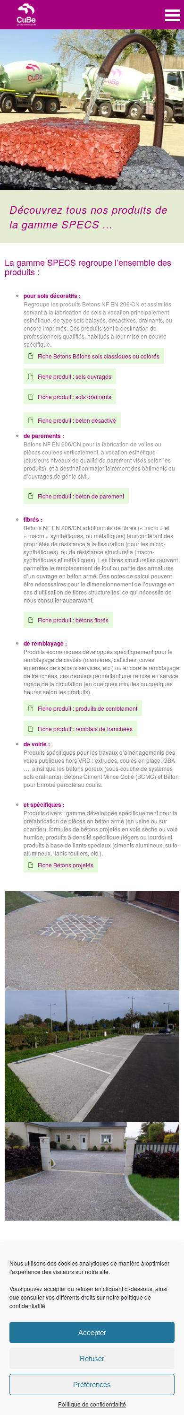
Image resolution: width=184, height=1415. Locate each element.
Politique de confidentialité (92, 1404)
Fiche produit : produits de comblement (87, 708)
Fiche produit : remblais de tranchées (85, 729)
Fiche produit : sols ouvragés (74, 376)
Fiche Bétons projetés (65, 865)
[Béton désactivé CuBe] (92, 940)
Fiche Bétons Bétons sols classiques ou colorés (98, 356)
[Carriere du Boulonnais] (26, 15)
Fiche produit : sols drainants (74, 397)
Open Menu (172, 15)
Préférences (92, 1384)
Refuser (92, 1358)
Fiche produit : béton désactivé (77, 420)
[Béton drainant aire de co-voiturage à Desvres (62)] (92, 1056)
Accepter (92, 1332)
